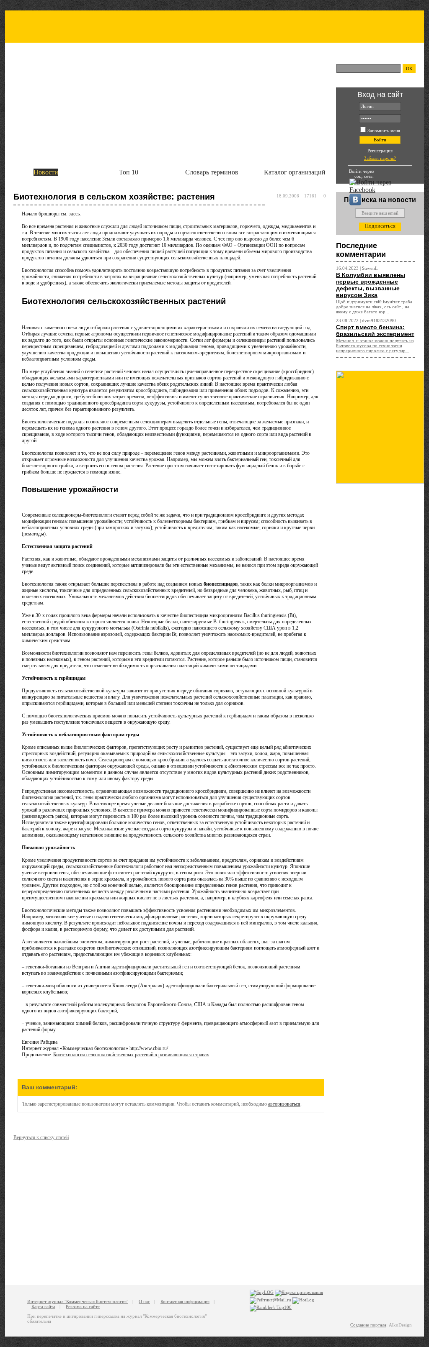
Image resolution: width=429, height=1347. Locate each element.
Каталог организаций (295, 172)
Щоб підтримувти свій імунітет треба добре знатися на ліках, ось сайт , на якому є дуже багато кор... (374, 306)
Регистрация (380, 150)
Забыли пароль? (380, 158)
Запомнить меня (383, 130)
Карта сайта (43, 1306)
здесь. (75, 214)
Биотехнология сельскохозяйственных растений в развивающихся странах (131, 1055)
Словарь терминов (211, 172)
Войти (380, 139)
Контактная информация (184, 1301)
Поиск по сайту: (360, 57)
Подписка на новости (380, 199)
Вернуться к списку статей (41, 1137)
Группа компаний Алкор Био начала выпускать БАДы (121, 106)
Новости (46, 172)
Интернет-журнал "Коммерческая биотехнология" (77, 1301)
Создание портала (368, 1324)
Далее (332, 123)
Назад (9, 123)
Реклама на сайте (83, 1306)
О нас (144, 1301)
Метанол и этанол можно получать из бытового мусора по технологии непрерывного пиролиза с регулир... (374, 345)
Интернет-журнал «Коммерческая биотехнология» (129, 66)
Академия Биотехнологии (57, 96)
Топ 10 (128, 172)
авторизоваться (284, 1104)
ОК (409, 68)
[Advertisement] (380, 619)
